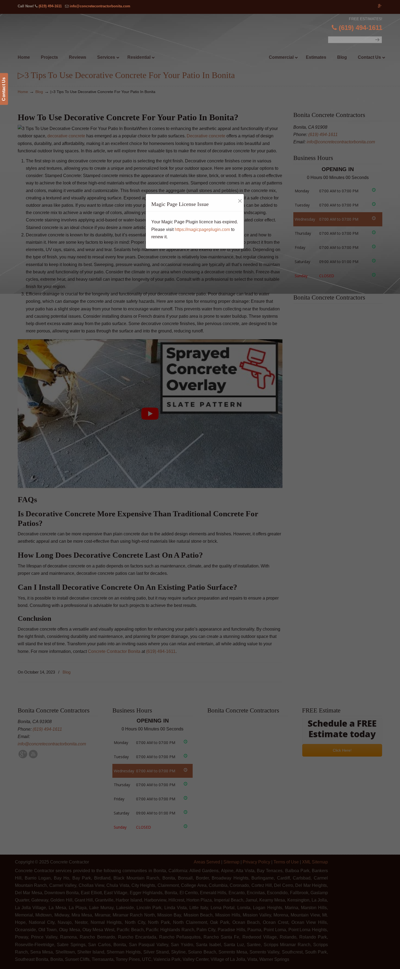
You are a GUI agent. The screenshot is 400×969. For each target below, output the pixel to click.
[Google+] (379, 6)
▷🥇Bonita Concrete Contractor (211, 45)
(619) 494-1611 (50, 6)
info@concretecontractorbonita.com (100, 6)
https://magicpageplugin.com (202, 229)
